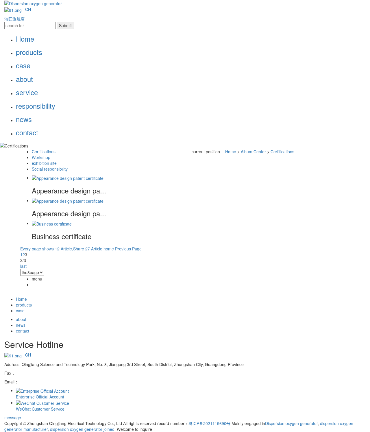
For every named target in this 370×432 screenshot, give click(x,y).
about (24, 79)
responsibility (35, 106)
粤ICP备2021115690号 (209, 423)
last (23, 266)
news (24, 119)
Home (25, 39)
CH (29, 9)
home (108, 249)
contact (27, 132)
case (23, 65)
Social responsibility (50, 169)
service (27, 92)
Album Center (253, 151)
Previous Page (128, 249)
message (12, 417)
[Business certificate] (52, 223)
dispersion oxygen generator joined (81, 429)
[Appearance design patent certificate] (67, 177)
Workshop (41, 157)
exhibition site (44, 163)
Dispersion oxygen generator (291, 423)
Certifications (44, 151)
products (29, 52)
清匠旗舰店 (14, 19)
